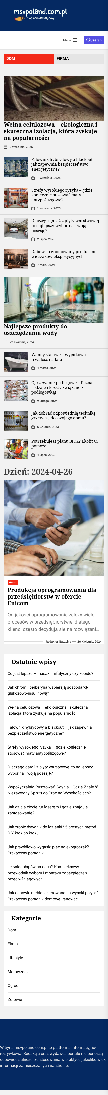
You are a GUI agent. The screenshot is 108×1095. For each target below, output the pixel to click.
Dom (12, 930)
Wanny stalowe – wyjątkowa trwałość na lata (58, 357)
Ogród (13, 986)
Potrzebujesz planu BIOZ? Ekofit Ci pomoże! (64, 443)
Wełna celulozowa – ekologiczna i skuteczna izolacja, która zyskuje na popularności (50, 130)
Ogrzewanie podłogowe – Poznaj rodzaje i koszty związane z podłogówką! (62, 387)
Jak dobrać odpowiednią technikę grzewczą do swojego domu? (63, 415)
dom (10, 59)
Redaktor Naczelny (58, 641)
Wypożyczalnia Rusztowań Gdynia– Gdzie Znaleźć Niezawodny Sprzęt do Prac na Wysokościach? (53, 790)
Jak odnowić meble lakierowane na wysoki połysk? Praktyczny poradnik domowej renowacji (53, 896)
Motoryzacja (19, 972)
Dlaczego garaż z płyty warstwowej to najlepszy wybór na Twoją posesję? (65, 225)
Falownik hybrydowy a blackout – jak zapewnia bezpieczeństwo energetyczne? (63, 164)
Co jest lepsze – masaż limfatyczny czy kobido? (50, 673)
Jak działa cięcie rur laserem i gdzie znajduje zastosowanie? (48, 810)
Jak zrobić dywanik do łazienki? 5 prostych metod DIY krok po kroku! (52, 830)
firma (63, 59)
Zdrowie (15, 1000)
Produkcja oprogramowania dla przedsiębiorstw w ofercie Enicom (52, 596)
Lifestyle (15, 958)
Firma (13, 944)
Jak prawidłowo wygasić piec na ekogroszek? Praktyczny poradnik (48, 850)
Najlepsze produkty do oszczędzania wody (35, 329)
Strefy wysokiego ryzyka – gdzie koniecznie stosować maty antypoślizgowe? (62, 195)
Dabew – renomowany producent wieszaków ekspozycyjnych (63, 254)
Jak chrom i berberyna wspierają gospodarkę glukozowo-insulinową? (48, 690)
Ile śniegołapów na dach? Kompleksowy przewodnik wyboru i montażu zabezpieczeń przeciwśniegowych (47, 873)
